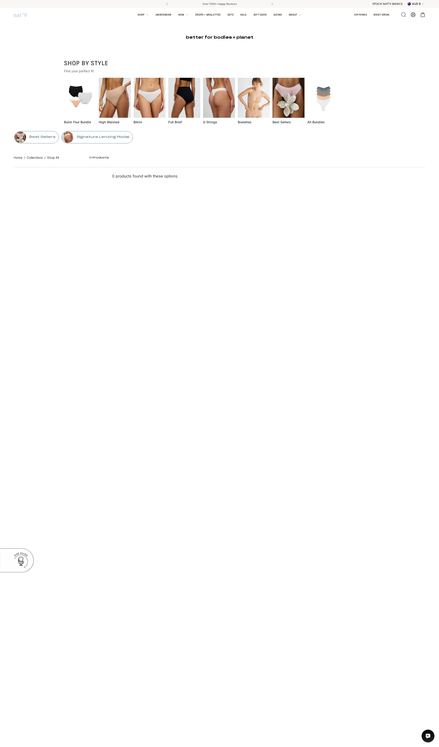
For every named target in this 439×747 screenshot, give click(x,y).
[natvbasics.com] (25, 15)
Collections (35, 157)
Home (18, 157)
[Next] (272, 4)
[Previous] (167, 4)
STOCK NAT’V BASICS (387, 3)
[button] (295, 14)
